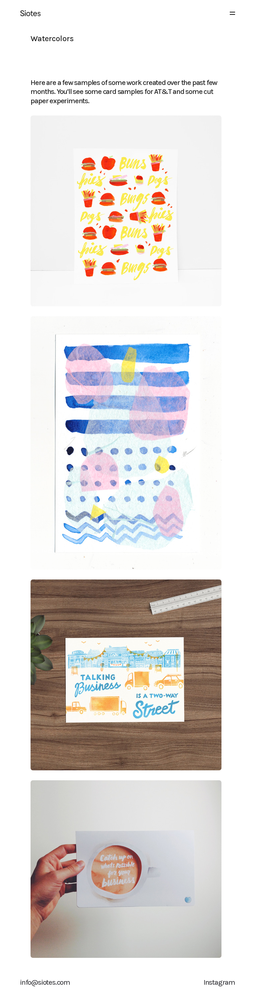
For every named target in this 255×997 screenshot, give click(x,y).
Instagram (219, 982)
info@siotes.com (45, 982)
